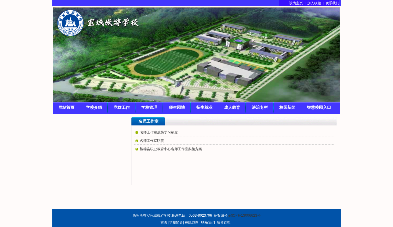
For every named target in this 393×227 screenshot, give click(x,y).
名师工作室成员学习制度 (159, 132)
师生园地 (177, 107)
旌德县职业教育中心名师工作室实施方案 (171, 149)
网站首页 (66, 107)
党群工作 (122, 107)
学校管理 (149, 107)
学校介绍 (94, 107)
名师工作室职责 (152, 141)
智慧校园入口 (319, 107)
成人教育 (232, 107)
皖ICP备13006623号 (244, 215)
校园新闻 (287, 107)
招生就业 (205, 107)
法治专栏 (260, 107)
